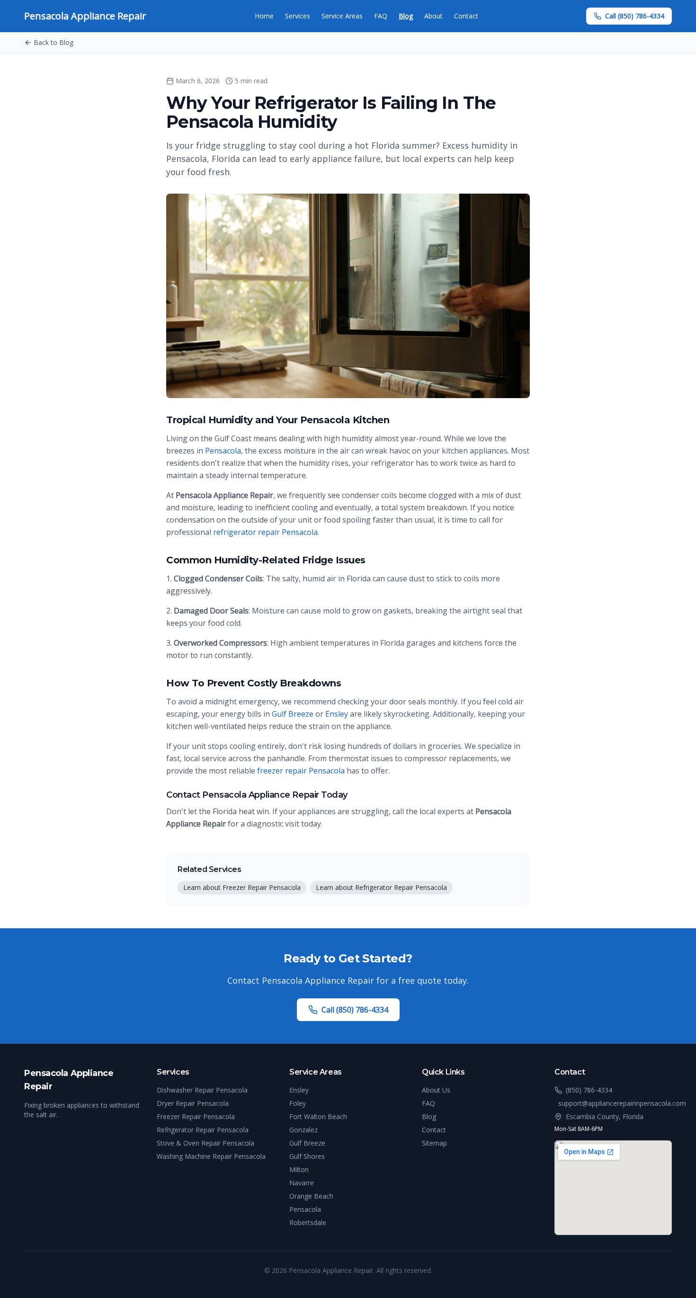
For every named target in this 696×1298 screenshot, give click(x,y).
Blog (406, 15)
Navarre (301, 1182)
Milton (299, 1169)
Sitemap (434, 1142)
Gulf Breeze (292, 714)
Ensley (336, 714)
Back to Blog (53, 42)
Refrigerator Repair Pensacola (203, 1129)
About (433, 15)
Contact (466, 15)
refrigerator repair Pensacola (265, 532)
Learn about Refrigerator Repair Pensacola (381, 887)
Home (264, 15)
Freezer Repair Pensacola (196, 1116)
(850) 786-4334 (589, 1089)
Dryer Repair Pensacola (193, 1103)
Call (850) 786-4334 (634, 15)
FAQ (380, 15)
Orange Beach (311, 1195)
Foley (297, 1103)
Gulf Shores (307, 1156)
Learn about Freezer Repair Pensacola (242, 887)
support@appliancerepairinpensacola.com (622, 1103)
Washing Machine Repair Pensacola (211, 1156)
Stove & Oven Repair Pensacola (205, 1142)
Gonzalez (303, 1129)
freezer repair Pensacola (301, 770)
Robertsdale (307, 1222)
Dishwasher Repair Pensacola (202, 1089)
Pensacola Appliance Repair (85, 15)
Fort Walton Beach (318, 1116)
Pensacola (223, 450)
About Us (436, 1089)
